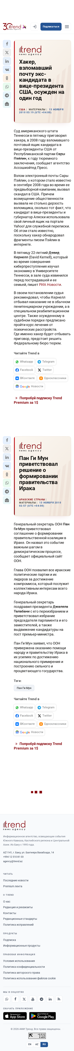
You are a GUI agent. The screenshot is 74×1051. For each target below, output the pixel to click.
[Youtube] (32, 999)
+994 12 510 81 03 (13, 856)
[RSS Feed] (58, 999)
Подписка (9, 939)
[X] (24, 999)
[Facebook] (15, 999)
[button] (7, 44)
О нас (6, 901)
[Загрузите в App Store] (15, 1016)
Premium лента (12, 886)
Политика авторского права (21, 972)
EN (29, 1044)
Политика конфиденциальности (24, 966)
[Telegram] (41, 999)
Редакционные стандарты (20, 918)
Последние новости (15, 880)
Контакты (9, 913)
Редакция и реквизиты (18, 907)
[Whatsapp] (6, 999)
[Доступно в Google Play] (42, 1016)
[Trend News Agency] (14, 825)
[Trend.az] (14, 26)
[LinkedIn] (50, 999)
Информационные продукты (21, 945)
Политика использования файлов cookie (29, 978)
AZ (36, 1044)
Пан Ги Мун (24, 688)
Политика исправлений (18, 924)
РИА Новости (50, 284)
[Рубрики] (67, 27)
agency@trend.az (12, 861)
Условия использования (19, 960)
